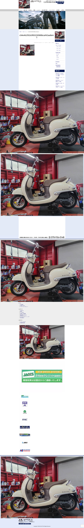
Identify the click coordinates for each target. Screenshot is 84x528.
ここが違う (22, 312)
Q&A (56, 63)
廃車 (34, 10)
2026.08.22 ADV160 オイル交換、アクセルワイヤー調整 (60, 74)
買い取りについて (23, 314)
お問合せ (62, 10)
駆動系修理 (58, 66)
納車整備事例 (58, 65)
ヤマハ (57, 59)
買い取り (30, 10)
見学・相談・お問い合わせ (24, 523)
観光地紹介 (58, 61)
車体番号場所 (58, 52)
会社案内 (58, 10)
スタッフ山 (58, 50)
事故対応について (23, 315)
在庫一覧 (25, 10)
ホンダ (57, 54)
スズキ (57, 57)
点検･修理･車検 (44, 10)
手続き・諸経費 (23, 313)
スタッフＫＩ (58, 48)
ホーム (21, 10)
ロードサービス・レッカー (25, 316)
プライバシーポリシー (24, 306)
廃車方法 (57, 43)
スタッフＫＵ (58, 46)
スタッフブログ (52, 10)
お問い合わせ (22, 305)
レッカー (38, 10)
